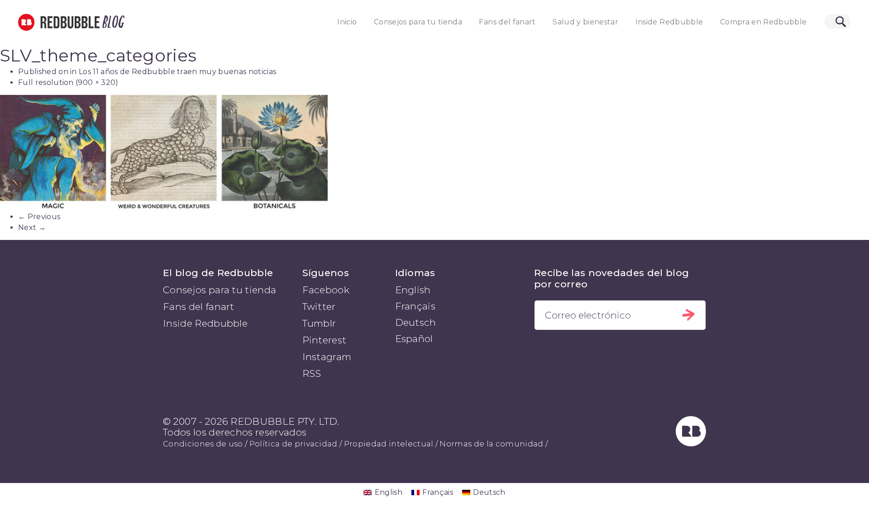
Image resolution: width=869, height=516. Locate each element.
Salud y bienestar (585, 22)
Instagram (327, 356)
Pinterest (324, 340)
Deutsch (415, 322)
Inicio (347, 22)
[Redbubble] (691, 443)
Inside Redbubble (669, 22)
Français (415, 306)
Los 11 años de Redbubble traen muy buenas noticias (177, 71)
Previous (39, 216)
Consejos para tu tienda (418, 22)
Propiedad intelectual (389, 443)
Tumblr (319, 323)
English (413, 290)
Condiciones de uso (203, 443)
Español (414, 338)
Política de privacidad (293, 443)
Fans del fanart (507, 22)
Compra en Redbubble (763, 22)
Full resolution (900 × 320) (68, 82)
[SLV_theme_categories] (434, 153)
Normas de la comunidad (491, 443)
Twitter (319, 306)
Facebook (326, 290)
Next (32, 227)
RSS (311, 373)
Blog (112, 22)
